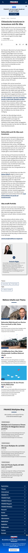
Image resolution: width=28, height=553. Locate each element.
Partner (3, 530)
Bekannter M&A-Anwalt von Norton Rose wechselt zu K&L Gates (13, 323)
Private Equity (14, 284)
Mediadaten (4, 521)
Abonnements (5, 518)
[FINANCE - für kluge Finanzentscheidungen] (14, 2)
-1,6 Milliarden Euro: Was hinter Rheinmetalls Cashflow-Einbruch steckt (12, 353)
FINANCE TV (4, 495)
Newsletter (4, 515)
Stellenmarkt (5, 527)
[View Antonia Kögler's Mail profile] (14, 257)
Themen (3, 489)
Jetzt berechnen (13, 550)
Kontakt (3, 533)
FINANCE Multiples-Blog (14, 409)
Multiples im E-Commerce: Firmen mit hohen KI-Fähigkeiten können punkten (13, 427)
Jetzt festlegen (13, 14)
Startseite (3, 18)
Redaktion (4, 524)
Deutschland (13, 18)
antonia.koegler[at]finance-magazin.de (11, 238)
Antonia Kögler (6, 38)
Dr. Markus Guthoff (6, 289)
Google (14, 7)
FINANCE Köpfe (5, 498)
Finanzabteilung (5, 347)
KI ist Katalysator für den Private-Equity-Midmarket (12, 384)
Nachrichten (4, 486)
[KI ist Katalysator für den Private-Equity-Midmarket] (14, 373)
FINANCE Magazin (6, 504)
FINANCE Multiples (5, 422)
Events (3, 512)
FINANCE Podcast (6, 501)
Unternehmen (5, 492)
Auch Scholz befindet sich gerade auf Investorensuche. (13, 195)
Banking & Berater (5, 318)
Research (4, 509)
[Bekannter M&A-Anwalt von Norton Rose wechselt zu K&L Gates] (14, 312)
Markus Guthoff (5, 174)
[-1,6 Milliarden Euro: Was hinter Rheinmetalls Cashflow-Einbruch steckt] (14, 341)
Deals (8, 18)
